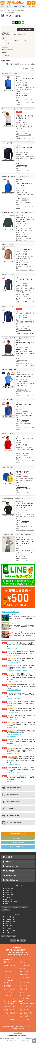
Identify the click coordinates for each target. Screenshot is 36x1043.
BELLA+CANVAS (13, 776)
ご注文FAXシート (18, 838)
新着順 (33, 64)
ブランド (9, 7)
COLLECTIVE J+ (13, 757)
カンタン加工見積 (12, 795)
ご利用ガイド (18, 885)
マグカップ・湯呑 (25, 995)
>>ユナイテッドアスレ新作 (14, 681)
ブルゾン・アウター (10, 965)
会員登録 (8, 862)
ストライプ (23, 745)
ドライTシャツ (20, 10)
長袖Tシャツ (24, 974)
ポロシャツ (7, 971)
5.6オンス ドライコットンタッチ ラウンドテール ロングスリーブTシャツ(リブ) (25, 541)
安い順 (21, 64)
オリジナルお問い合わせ (18, 842)
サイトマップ (18, 1033)
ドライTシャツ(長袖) (22, 95)
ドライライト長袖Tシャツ (24, 472)
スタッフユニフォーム (27, 1007)
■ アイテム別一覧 (8, 917)
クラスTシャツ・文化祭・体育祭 (24, 99)
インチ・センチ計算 (13, 815)
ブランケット (24, 992)
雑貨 (5, 910)
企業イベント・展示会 (27, 1004)
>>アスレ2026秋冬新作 (13, 698)
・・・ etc (25, 978)
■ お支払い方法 (7, 897)
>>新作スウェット (12, 648)
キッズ (28, 102)
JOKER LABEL (12, 702)
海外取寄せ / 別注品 (13, 802)
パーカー (7, 968)
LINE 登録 (9, 857)
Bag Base (11, 684)
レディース (23, 102)
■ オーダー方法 (7, 892)
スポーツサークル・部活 (25, 135)
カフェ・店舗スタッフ (11, 1013)
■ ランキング (8, 928)
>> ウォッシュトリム (13, 745)
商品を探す (18, 914)
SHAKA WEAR (12, 748)
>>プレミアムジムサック (14, 690)
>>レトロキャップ (12, 719)
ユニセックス (30, 138)
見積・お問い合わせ (12, 880)
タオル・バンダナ (9, 989)
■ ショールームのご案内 (10, 901)
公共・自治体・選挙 (26, 1013)
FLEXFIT (10, 715)
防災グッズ (23, 989)
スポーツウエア (25, 971)
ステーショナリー (25, 983)
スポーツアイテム (9, 1004)
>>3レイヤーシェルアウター (15, 662)
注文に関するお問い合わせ (18, 834)
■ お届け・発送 (7, 899)
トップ (2, 10)
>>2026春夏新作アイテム (14, 736)
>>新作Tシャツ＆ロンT (13, 753)
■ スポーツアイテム (9, 932)
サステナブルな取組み (14, 822)
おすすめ (16, 7)
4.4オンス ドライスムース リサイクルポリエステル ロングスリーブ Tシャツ (25, 219)
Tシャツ (6, 962)
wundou (10, 708)
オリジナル (32, 7)
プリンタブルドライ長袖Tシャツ (24, 149)
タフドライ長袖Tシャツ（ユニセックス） (24, 439)
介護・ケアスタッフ (10, 1007)
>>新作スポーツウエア (13, 712)
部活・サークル (23, 166)
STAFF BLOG (11, 809)
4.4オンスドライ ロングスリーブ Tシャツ (24, 184)
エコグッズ (7, 995)
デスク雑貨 (7, 986)
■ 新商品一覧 (7, 926)
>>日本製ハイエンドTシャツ (15, 764)
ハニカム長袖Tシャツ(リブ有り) (25, 344)
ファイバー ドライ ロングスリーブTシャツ (25, 79)
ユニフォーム (24, 7)
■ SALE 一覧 (7, 923)
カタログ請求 (10, 871)
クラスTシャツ (8, 1016)
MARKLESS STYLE (13, 665)
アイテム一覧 (10, 10)
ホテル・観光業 (9, 1019)
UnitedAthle (12, 643)
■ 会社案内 (6, 903)
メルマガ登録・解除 (12, 866)
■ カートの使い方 (8, 895)
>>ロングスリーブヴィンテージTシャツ (18, 655)
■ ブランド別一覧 (8, 919)
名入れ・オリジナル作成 (8, 936)
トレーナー (23, 962)
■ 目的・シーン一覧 (9, 921)
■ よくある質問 (7, 890)
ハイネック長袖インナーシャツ (25, 280)
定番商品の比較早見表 (14, 788)
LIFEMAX (11, 731)
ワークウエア (9, 978)
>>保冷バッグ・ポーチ (13, 727)
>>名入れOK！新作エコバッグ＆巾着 (17, 671)
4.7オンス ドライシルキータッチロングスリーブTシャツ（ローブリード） (24, 505)
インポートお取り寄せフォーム (18, 847)
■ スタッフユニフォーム (11, 930)
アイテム (3, 7)
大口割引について (11, 875)
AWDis (10, 767)
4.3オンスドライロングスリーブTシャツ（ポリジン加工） (25, 376)
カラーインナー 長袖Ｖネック (25, 313)
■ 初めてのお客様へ (8, 888)
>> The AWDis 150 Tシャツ (15, 773)
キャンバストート (25, 986)
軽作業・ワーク (9, 1010)
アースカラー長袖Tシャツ (24, 249)
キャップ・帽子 (9, 992)
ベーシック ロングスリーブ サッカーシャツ (25, 405)
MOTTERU (11, 722)
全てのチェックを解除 (26, 29)
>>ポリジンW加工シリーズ (14, 734)
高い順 (27, 64)
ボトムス (22, 968)
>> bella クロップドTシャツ (15, 781)
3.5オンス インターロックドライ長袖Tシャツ (24, 117)
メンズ (17, 102)
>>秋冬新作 (10, 705)
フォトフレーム (9, 998)
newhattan (11, 739)
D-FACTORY (12, 651)
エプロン (7, 974)
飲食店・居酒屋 (25, 1016)
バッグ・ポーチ (9, 983)
